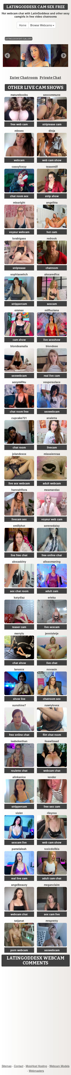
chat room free (19, 411)
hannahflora (19, 490)
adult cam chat (51, 878)
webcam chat (51, 770)
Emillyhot (19, 525)
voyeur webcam (19, 232)
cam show (19, 340)
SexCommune (51, 95)
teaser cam (19, 627)
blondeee (52, 346)
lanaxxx (19, 669)
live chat (51, 663)
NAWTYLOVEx (51, 705)
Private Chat (50, 78)
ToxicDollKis (51, 849)
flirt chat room (52, 735)
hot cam (52, 232)
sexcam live (19, 842)
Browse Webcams (41, 25)
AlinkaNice (19, 777)
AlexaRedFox (51, 274)
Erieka (52, 597)
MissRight (19, 202)
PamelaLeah (19, 849)
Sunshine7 (19, 705)
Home (22, 25)
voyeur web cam (51, 519)
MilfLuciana (52, 310)
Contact (18, 1066)
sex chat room (19, 591)
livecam (52, 447)
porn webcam (19, 950)
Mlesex (19, 130)
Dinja (52, 130)
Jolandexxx (19, 454)
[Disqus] (35, 1015)
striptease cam (51, 124)
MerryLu (19, 633)
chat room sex (19, 196)
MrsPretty (52, 920)
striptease (19, 268)
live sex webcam (19, 483)
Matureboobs (19, 95)
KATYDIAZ (19, 597)
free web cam (19, 124)
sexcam (52, 304)
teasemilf (52, 166)
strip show (52, 196)
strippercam (19, 304)
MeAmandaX (52, 490)
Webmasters (36, 1071)
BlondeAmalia (19, 346)
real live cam (52, 375)
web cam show (51, 160)
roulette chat (19, 770)
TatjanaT (19, 920)
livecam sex (19, 519)
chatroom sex (52, 699)
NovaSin (52, 669)
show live (19, 699)
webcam (19, 160)
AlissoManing (52, 561)
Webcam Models (59, 1066)
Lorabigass (19, 238)
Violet (19, 813)
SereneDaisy (52, 525)
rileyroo (52, 813)
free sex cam (52, 806)
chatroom (52, 268)
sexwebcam (19, 375)
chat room (19, 447)
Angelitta (52, 202)
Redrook (52, 238)
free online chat (52, 555)
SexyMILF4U (19, 382)
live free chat (19, 555)
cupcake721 (19, 418)
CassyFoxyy (19, 166)
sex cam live (52, 914)
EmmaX (19, 310)
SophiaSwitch (19, 274)
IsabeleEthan (19, 741)
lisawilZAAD (52, 741)
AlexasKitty (19, 561)
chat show (19, 663)
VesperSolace (51, 382)
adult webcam (52, 483)
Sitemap (7, 1066)
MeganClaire (52, 885)
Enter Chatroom (24, 78)
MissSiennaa (52, 454)
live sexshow (51, 340)
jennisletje (52, 633)
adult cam (51, 591)
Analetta (52, 418)
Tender (52, 777)
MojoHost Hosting (36, 1066)
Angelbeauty (19, 885)
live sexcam (51, 627)
